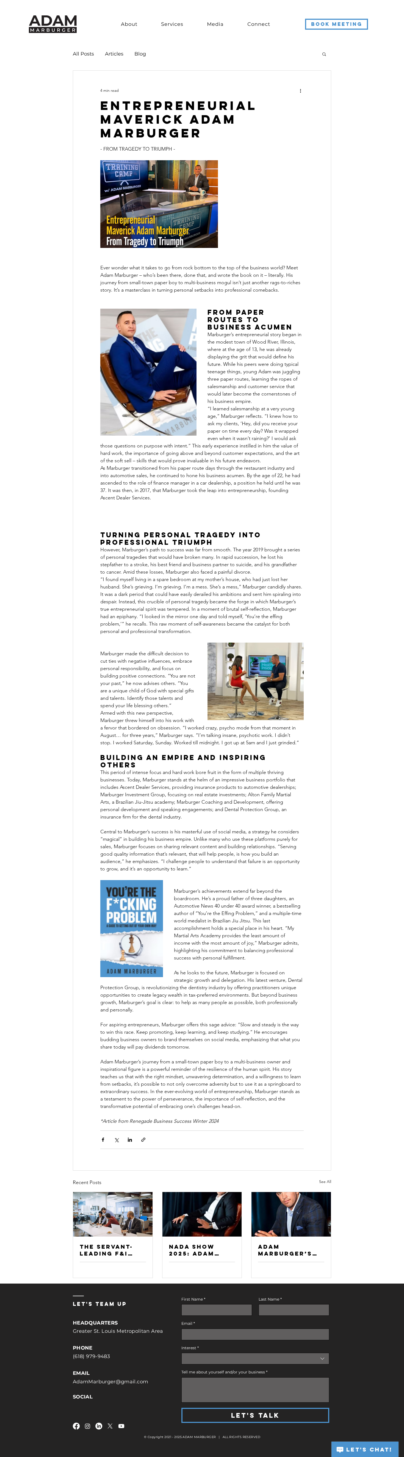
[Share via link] (143, 1139)
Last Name (270, 1299)
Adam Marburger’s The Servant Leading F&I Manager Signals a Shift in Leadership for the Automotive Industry (290, 1250)
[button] (135, 24)
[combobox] (255, 1358)
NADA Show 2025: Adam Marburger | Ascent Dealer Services (199, 1250)
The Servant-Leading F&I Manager (106, 1250)
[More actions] (300, 90)
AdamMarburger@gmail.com (110, 1382)
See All (325, 1181)
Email (188, 1323)
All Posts (83, 54)
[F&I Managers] (113, 1214)
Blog (140, 54)
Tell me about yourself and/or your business (224, 1372)
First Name (193, 1299)
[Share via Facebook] (103, 1139)
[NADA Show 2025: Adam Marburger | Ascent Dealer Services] (202, 1214)
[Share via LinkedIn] (129, 1139)
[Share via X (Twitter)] (116, 1139)
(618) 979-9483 (91, 1356)
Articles (114, 54)
